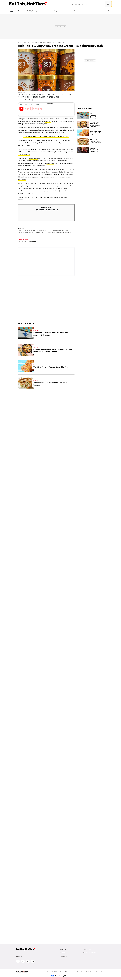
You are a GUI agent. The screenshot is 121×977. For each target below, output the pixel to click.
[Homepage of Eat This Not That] (26, 949)
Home (19, 42)
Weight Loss (58, 11)
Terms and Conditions (89, 953)
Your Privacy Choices (62, 976)
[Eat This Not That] (46, 207)
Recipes (83, 11)
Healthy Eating (31, 11)
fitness (41, 123)
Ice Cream (32, 241)
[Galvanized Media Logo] (22, 971)
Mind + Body (105, 11)
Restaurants (71, 11)
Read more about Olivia (64, 232)
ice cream (48, 121)
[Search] (108, 4)
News (19, 11)
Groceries (45, 11)
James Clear (50, 163)
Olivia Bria (28, 100)
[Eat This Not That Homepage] (28, 4)
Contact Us (63, 956)
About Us (63, 949)
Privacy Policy (87, 949)
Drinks (93, 11)
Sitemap (62, 953)
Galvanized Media (59, 971)
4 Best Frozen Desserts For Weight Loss (55, 136)
